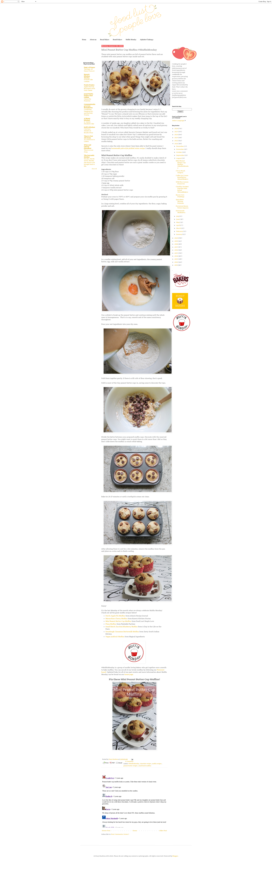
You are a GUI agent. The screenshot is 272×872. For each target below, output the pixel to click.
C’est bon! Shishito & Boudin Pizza (88, 131)
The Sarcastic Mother (89, 156)
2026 (176, 128)
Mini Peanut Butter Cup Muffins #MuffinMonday (182, 164)
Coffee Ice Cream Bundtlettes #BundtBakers (182, 177)
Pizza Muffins (111, 624)
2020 (176, 238)
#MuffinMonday (134, 764)
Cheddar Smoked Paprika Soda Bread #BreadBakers (182, 189)
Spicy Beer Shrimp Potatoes (180, 201)
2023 (176, 137)
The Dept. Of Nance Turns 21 (89, 70)
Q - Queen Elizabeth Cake (89, 123)
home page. (129, 675)
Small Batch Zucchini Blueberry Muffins (122, 627)
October (179, 152)
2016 (176, 250)
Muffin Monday (131, 39)
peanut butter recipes (130, 766)
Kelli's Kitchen (89, 127)
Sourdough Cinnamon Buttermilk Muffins (122, 632)
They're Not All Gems (88, 137)
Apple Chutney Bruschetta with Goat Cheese (89, 88)
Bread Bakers (104, 39)
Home (84, 39)
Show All (94, 168)
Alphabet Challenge (146, 39)
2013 (176, 259)
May (178, 222)
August (179, 158)
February (179, 231)
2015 (176, 253)
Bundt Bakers (117, 39)
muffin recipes (157, 764)
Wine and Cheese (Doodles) (87, 146)
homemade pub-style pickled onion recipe (128, 148)
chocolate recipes (146, 764)
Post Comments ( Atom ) (120, 834)
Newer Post (106, 831)
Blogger (175, 856)
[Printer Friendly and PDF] (112, 763)
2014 (176, 256)
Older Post (163, 831)
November (180, 149)
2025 (176, 132)
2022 (176, 141)
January (179, 234)
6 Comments (129, 761)
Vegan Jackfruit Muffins (115, 637)
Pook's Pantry (89, 85)
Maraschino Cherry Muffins (116, 619)
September (180, 155)
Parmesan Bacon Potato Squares (182, 207)
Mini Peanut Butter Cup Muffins (118, 621)
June (178, 219)
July (177, 216)
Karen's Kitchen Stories (87, 76)
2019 (176, 241)
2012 (176, 262)
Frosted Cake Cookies (88, 80)
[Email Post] (132, 759)
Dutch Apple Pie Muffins (115, 616)
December (180, 146)
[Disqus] (134, 801)
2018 (176, 244)
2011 (176, 265)
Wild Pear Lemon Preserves (182, 183)
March (178, 228)
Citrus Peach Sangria (180, 172)
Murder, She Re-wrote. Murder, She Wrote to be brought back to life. (89, 162)
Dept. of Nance (89, 67)
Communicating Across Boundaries (89, 106)
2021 (176, 144)
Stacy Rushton (113, 759)
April (178, 225)
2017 (176, 247)
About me (93, 39)
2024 (176, 135)
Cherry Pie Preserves (87, 100)
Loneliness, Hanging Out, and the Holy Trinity (88, 112)
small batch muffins (144, 766)
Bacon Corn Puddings (180, 196)
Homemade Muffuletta (180, 211)
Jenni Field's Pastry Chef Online (88, 95)
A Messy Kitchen (87, 119)
